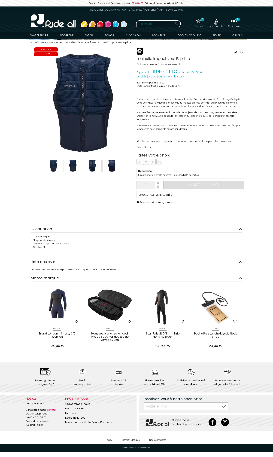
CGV (109, 440)
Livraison (71, 413)
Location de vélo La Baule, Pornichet (89, 422)
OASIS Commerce (142, 448)
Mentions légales (131, 440)
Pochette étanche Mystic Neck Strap (215, 335)
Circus (237, 35)
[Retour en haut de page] (267, 447)
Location (159, 35)
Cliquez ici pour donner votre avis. (99, 269)
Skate (217, 35)
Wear (89, 35)
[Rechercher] (176, 24)
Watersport (39, 35)
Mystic (57, 328)
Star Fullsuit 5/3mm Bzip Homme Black (163, 335)
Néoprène (67, 35)
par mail (51, 410)
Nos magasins (74, 408)
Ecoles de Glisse (189, 35)
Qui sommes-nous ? (78, 404)
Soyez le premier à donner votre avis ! (160, 64)
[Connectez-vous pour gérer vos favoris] (242, 52)
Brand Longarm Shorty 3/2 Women (57, 335)
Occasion (133, 35)
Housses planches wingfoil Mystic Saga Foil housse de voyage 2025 (110, 336)
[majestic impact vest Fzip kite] (53, 166)
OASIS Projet (128, 448)
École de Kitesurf (76, 418)
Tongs (109, 35)
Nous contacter (157, 440)
